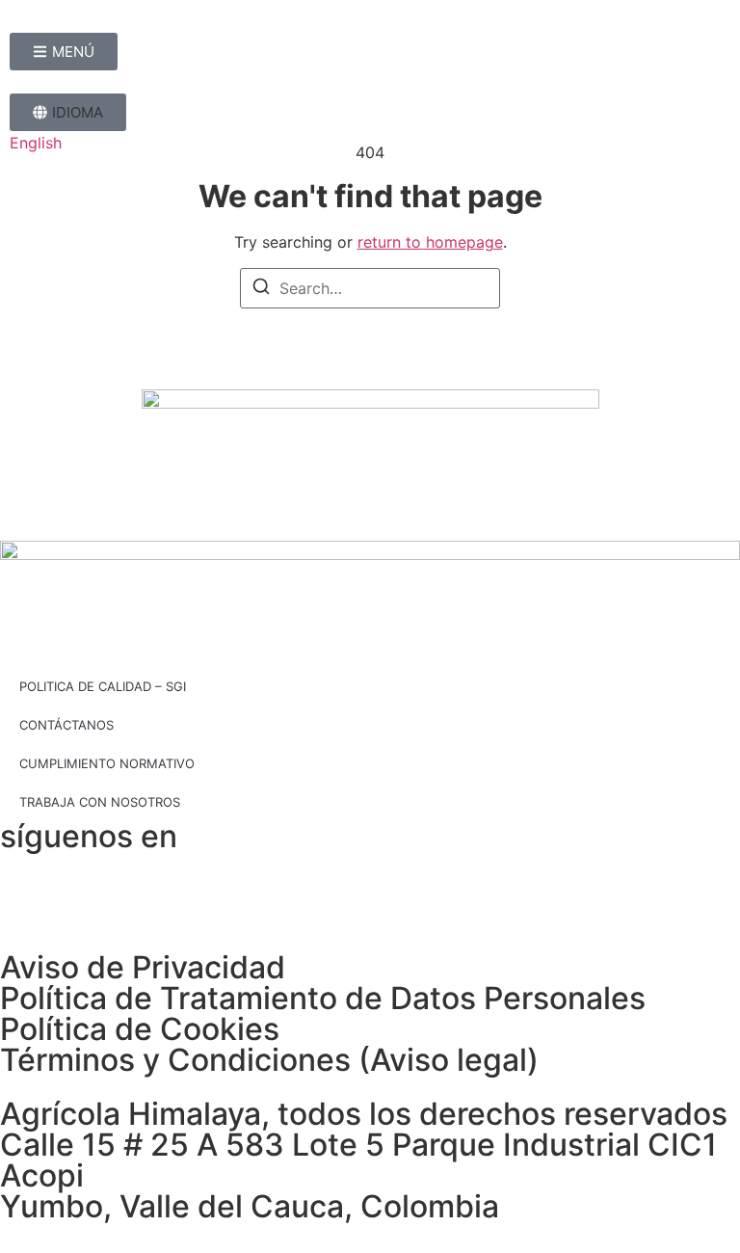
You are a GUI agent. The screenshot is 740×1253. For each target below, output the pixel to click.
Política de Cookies (139, 1029)
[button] (68, 112)
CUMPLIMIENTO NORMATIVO (107, 763)
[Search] (261, 289)
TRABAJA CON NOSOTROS (99, 802)
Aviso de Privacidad (142, 967)
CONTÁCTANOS (66, 725)
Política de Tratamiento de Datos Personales (323, 998)
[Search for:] (370, 288)
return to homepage (430, 242)
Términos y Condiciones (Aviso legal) (269, 1060)
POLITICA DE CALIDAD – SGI (102, 686)
